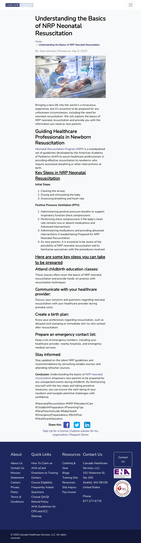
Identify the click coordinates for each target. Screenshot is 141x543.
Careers (15, 482)
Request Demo (79, 435)
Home (38, 41)
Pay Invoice (69, 492)
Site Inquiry (69, 487)
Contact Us (17, 468)
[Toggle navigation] (130, 4)
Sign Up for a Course (55, 431)
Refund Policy (39, 502)
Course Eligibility (41, 482)
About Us (17, 463)
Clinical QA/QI (40, 497)
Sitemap (36, 516)
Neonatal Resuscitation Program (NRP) (59, 149)
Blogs (65, 473)
